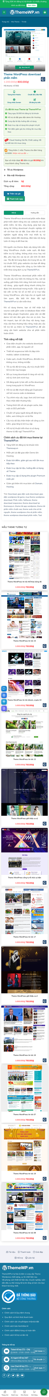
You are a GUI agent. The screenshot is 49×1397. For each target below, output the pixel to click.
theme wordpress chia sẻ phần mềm (26, 512)
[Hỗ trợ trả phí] (4, 702)
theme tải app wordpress (25, 506)
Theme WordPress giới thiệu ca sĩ (24, 996)
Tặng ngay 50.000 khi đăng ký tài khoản (23, 113)
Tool (40, 515)
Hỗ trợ (20, 1258)
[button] (4, 12)
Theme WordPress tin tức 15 (24, 641)
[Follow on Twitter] (13, 1375)
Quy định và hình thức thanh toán (19, 1317)
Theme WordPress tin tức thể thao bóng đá (24, 582)
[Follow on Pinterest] (18, 1375)
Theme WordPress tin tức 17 (24, 937)
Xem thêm (32, 5)
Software (27, 500)
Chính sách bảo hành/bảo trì (16, 1326)
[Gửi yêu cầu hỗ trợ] (4, 695)
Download (12, 494)
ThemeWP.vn (33, 269)
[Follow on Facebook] (4, 1375)
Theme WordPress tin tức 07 (24, 1114)
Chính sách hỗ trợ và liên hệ (16, 1335)
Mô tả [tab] (14, 213)
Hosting (10, 486)
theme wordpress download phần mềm (20, 515)
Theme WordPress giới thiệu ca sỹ (24, 818)
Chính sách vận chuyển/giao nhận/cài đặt (22, 1321)
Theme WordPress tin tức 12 (24, 759)
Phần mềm (17, 500)
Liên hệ (31, 1258)
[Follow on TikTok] (9, 1375)
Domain (38, 483)
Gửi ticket (38, 1351)
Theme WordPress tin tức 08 (24, 1233)
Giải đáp (39, 1252)
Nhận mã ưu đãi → (20, 153)
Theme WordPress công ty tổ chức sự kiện (24, 878)
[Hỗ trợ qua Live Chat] (4, 688)
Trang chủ (5, 22)
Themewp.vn (12, 448)
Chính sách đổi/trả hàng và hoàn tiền (20, 1330)
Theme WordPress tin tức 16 (24, 1055)
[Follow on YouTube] (22, 1375)
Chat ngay (38, 1368)
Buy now (15, 198)
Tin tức (24, 22)
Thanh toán (25, 1252)
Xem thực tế (25, 67)
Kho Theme (15, 22)
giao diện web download (28, 494)
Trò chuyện (37, 1359)
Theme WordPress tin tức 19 (24, 1174)
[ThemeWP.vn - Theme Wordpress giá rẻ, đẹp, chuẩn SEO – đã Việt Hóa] (24, 12)
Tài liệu (11, 1252)
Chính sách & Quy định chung (17, 1313)
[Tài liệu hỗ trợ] (4, 708)
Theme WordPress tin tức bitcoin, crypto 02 (24, 700)
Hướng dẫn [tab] (35, 213)
